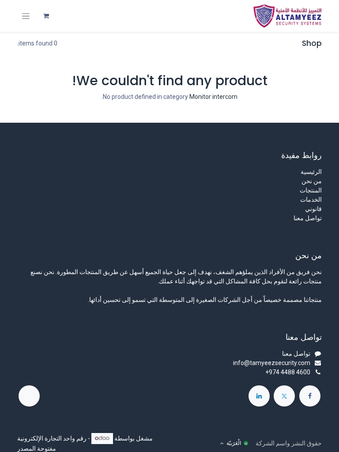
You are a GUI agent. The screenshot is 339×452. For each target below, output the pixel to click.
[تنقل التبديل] (25, 16)
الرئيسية (311, 171)
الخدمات (311, 199)
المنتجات (311, 190)
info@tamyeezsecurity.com (271, 362)
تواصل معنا (308, 218)
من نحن (311, 181)
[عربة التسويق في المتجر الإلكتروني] (46, 16)
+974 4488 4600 (287, 372)
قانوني (313, 208)
